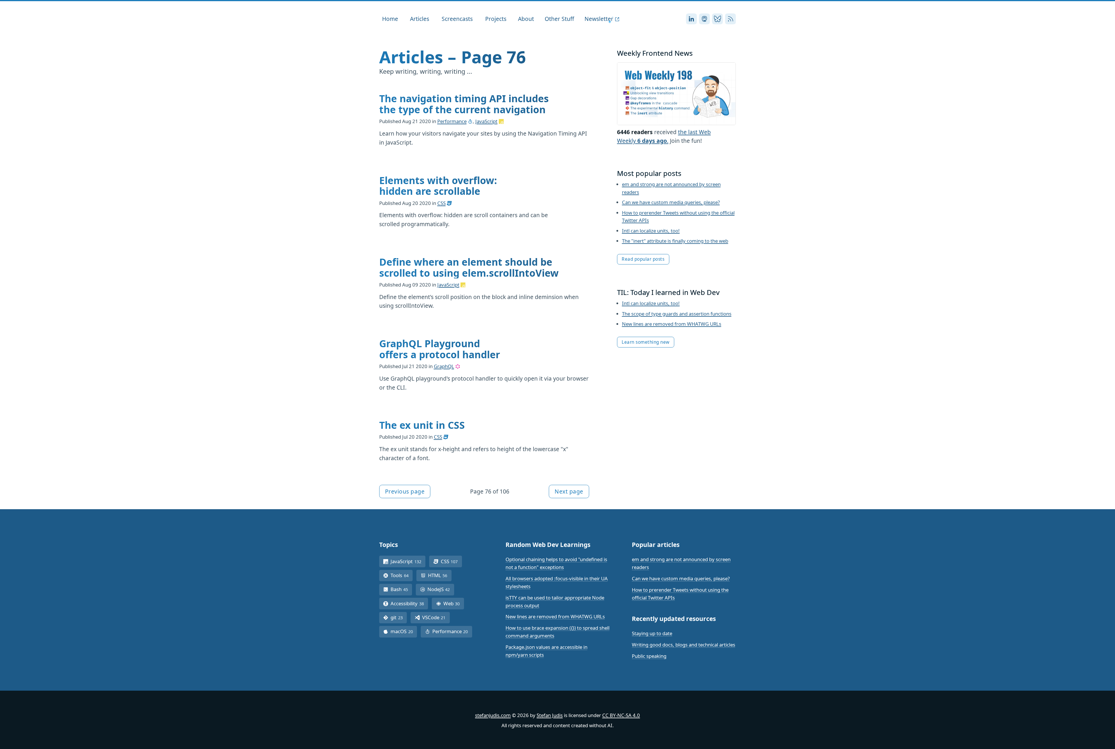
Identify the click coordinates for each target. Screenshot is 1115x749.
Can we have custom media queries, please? (671, 202)
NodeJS (440, 589)
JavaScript (486, 121)
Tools (402, 575)
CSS (441, 203)
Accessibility (409, 603)
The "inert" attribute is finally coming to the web (675, 240)
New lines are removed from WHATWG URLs (671, 324)
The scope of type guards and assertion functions (676, 313)
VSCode (436, 617)
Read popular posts (643, 259)
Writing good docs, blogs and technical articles (683, 644)
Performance (452, 121)
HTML (440, 575)
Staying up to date (652, 633)
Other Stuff (559, 19)
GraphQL (444, 366)
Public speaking (649, 656)
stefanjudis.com (493, 715)
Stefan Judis (550, 715)
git (399, 617)
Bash (401, 589)
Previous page (405, 491)
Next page (569, 491)
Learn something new (646, 342)
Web (453, 603)
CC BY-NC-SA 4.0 (621, 715)
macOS (404, 631)
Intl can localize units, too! (651, 230)
